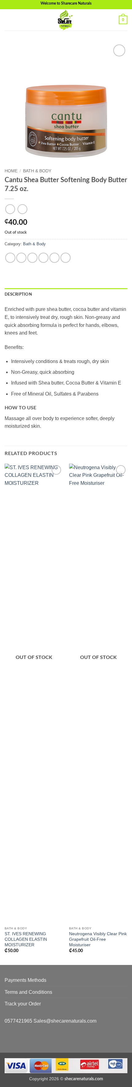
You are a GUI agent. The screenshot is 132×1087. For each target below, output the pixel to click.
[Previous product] (22, 209)
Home (11, 171)
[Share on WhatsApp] (10, 258)
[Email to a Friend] (43, 258)
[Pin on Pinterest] (54, 258)
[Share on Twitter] (32, 258)
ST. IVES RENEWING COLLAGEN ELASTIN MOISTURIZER (26, 939)
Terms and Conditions (28, 992)
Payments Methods (25, 980)
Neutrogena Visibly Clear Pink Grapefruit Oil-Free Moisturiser (98, 939)
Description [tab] (18, 294)
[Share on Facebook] (21, 258)
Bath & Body (37, 171)
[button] (8, 19)
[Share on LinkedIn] (65, 258)
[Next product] (10, 209)
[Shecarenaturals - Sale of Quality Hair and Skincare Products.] (66, 20)
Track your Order (23, 1003)
